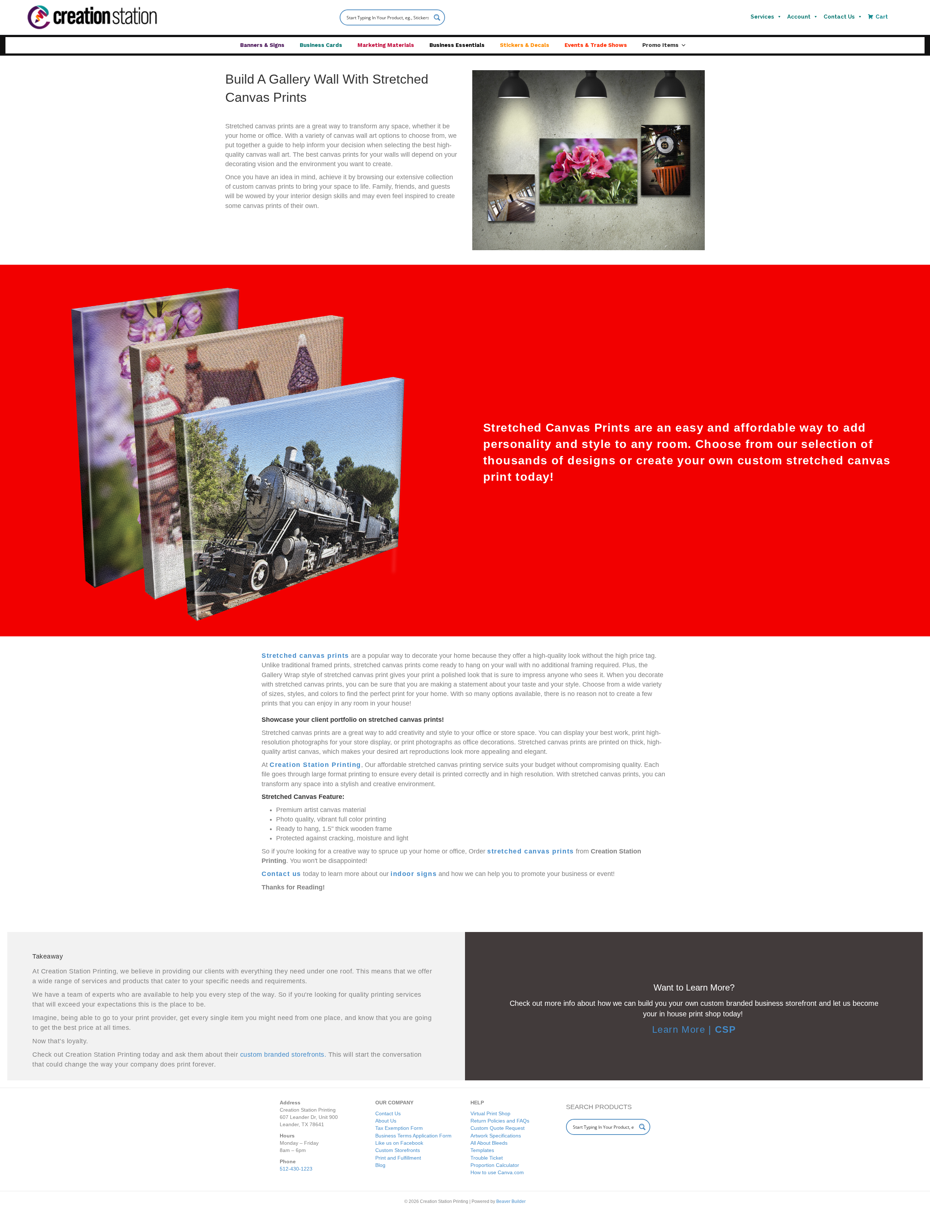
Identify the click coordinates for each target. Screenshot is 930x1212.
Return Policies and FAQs (499, 1121)
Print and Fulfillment (398, 1158)
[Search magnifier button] (437, 17)
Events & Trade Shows (596, 45)
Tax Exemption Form (399, 1128)
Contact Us (839, 16)
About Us (385, 1121)
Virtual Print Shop (490, 1113)
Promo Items (660, 45)
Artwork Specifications (495, 1136)
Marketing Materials (385, 45)
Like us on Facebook (399, 1143)
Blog (380, 1165)
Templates (482, 1150)
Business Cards (321, 45)
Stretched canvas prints (305, 655)
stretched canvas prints (530, 851)
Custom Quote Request (497, 1128)
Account (798, 16)
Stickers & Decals (524, 45)
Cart (882, 16)
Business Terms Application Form (413, 1136)
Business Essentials (457, 45)
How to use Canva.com (497, 1172)
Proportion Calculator (494, 1165)
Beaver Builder (511, 1201)
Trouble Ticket (486, 1158)
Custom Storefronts (397, 1150)
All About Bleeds (489, 1143)
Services (762, 16)
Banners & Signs (262, 45)
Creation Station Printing (315, 764)
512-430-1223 (296, 1169)
